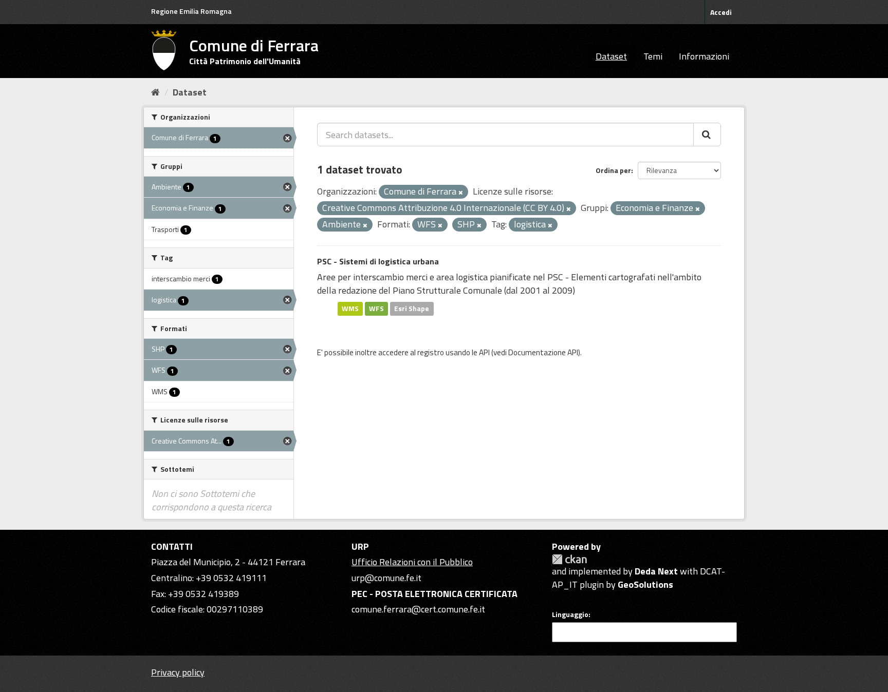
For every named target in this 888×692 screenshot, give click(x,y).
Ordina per (613, 170)
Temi (652, 56)
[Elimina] (460, 192)
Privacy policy (178, 672)
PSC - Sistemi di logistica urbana (378, 261)
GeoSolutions (645, 584)
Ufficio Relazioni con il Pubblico (412, 562)
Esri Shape (411, 308)
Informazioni (704, 56)
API (484, 352)
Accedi (721, 12)
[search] (707, 134)
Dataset (611, 56)
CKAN (569, 559)
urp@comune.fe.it (386, 578)
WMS (350, 308)
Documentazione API (543, 352)
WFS (376, 308)
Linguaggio (570, 614)
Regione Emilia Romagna (191, 11)
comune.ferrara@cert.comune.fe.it (418, 609)
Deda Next (656, 571)
